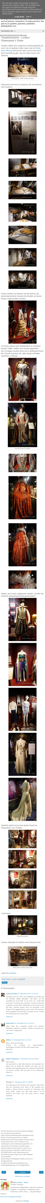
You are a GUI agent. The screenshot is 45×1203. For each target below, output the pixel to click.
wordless (12, 973)
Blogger (26, 1201)
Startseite (22, 1172)
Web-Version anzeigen (22, 1176)
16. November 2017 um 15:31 (21, 1040)
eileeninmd (10, 1023)
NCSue (8, 1040)
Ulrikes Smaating (12, 1059)
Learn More (19, 17)
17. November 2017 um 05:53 (29, 1059)
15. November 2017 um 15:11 (24, 1023)
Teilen (4, 982)
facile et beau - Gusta (20, 1182)
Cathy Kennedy (11, 993)
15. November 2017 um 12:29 (28, 993)
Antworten (9, 1017)
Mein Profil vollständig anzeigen (11, 1197)
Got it (28, 17)
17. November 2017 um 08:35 (23, 1082)
